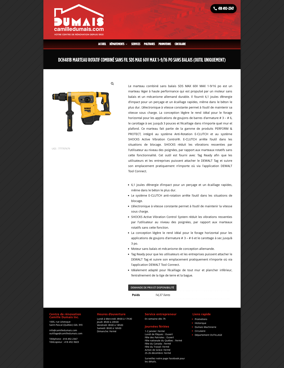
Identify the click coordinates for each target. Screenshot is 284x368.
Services (135, 44)
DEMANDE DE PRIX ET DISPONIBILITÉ (152, 287)
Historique (200, 323)
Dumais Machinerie (205, 327)
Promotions (165, 44)
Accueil (102, 44)
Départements (117, 44)
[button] (112, 84)
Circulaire (180, 44)
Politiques (149, 44)
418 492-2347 (226, 9)
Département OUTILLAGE (208, 334)
